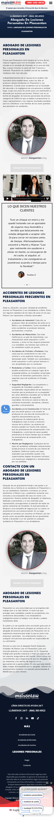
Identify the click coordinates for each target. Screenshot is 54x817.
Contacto (27, 765)
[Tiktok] (38, 718)
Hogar (27, 760)
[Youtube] (32, 718)
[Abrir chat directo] (47, 783)
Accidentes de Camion (27, 745)
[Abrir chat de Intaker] (23, 815)
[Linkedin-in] (27, 718)
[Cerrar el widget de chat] (51, 783)
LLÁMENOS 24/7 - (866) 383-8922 (27, 16)
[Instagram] (21, 718)
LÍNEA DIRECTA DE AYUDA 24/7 (27, 705)
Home (9, 27)
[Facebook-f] (16, 718)
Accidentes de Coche (27, 734)
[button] (50, 2)
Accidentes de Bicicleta (27, 740)
